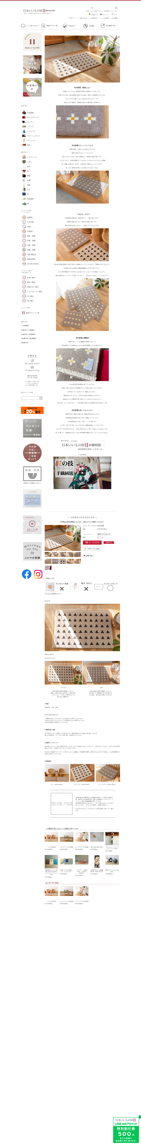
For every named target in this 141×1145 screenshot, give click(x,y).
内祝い (29, 227)
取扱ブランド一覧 (32, 313)
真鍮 (28, 185)
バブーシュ (100, 11)
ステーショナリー (33, 136)
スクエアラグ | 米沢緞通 (66, 847)
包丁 (116, 11)
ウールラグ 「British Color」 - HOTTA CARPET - (81, 871)
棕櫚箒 (95, 11)
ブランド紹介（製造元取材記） (78, 268)
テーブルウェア (33, 117)
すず (28, 189)
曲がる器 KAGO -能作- (97, 847)
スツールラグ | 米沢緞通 (81, 847)
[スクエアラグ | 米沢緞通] (66, 840)
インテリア (31, 131)
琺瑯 (28, 180)
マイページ (105, 14)
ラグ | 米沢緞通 (51, 847)
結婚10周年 (31, 259)
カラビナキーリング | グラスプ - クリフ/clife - (112, 847)
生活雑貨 (30, 113)
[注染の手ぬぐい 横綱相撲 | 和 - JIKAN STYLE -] (97, 867)
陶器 (28, 176)
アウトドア (31, 140)
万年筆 (87, 11)
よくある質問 (105, 18)
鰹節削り (108, 11)
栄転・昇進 (31, 236)
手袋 (105, 11)
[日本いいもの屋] (39, 12)
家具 (28, 145)
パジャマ (92, 11)
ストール (113, 11)
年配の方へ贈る (33, 287)
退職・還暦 (31, 250)
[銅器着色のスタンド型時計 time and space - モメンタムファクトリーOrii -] (51, 867)
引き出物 (30, 222)
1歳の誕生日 (31, 254)
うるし (29, 162)
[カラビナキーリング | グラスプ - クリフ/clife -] (112, 844)
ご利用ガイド (94, 14)
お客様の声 (94, 18)
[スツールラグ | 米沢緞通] (81, 840)
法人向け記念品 (33, 264)
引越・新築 (31, 245)
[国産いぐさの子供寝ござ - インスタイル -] (66, 867)
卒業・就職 (31, 240)
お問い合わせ (83, 18)
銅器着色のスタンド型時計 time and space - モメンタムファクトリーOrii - (51, 872)
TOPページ (73, 18)
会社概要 (115, 18)
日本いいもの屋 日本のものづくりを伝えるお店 (37, 13)
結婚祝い (30, 217)
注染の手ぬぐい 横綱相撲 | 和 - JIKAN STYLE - (97, 870)
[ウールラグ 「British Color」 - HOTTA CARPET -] (81, 863)
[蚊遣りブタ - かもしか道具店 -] (112, 863)
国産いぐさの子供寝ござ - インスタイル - (66, 870)
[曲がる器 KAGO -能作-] (97, 840)
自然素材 (30, 199)
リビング (30, 126)
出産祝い (30, 231)
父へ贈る (30, 296)
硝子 (28, 166)
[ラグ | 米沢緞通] (51, 840)
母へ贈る (30, 301)
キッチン (30, 122)
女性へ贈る (31, 278)
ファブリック (32, 157)
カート (115, 14)
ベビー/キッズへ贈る (34, 291)
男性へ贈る (31, 282)
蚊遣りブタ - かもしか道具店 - (112, 870)
